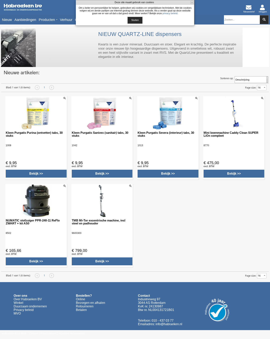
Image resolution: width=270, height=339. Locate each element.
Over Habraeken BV (28, 299)
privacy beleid (169, 13)
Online (80, 299)
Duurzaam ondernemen (30, 306)
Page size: (250, 87)
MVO (17, 313)
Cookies (33, 333)
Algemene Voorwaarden (72, 333)
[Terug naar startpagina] (22, 7)
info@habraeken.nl (169, 324)
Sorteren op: (226, 78)
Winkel (18, 302)
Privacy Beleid (48, 333)
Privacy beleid (24, 310)
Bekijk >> (36, 173)
